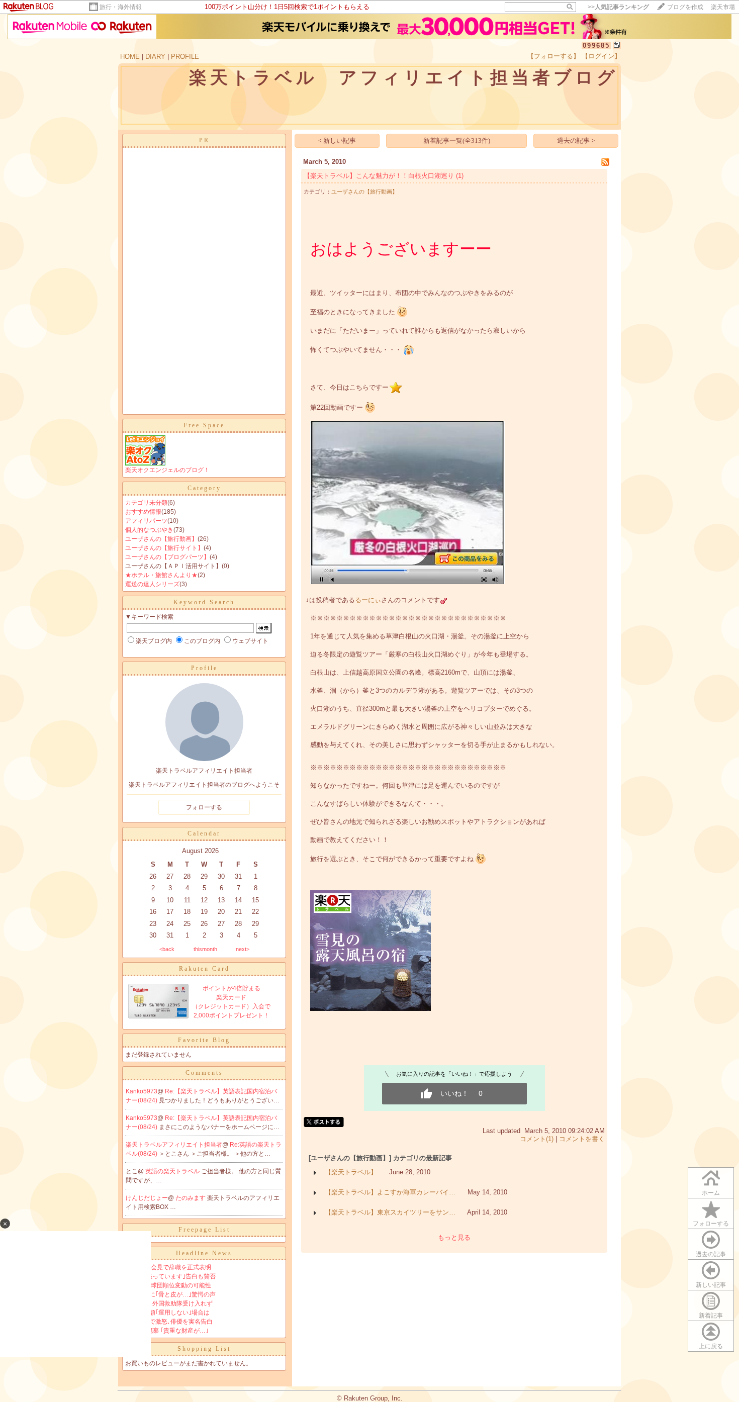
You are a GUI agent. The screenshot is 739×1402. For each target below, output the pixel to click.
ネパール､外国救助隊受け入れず (169, 1303)
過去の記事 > (576, 140)
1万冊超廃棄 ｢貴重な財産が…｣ (167, 1330)
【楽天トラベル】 (351, 1172)
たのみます (191, 1197)
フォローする (711, 1223)
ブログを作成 (685, 7)
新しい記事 (711, 1284)
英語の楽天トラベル (173, 1171)
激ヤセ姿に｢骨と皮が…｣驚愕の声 (170, 1294)
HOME (130, 56)
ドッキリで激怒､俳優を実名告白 (169, 1321)
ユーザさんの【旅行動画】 (161, 538)
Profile (204, 668)
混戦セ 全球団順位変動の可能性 (168, 1285)
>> (618, 7)
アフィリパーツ (146, 520)
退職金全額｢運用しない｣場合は (167, 1312)
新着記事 (711, 1315)
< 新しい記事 (337, 140)
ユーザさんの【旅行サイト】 (164, 547)
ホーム (711, 1192)
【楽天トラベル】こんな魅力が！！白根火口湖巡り (379, 175)
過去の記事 (711, 1254)
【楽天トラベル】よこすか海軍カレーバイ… (390, 1192)
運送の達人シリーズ (152, 584)
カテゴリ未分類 (146, 502)
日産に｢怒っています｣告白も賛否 (170, 1276)
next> (242, 949)
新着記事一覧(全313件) (456, 140)
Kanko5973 (141, 1091)
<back (166, 949)
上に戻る (711, 1346)
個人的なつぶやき (149, 529)
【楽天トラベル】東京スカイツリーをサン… (390, 1212)
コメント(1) (536, 1139)
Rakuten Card (204, 968)
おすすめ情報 (143, 511)
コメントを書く (582, 1139)
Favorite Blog (204, 1040)
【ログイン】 (601, 56)
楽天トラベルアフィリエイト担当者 (174, 1144)
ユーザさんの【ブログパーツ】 (167, 556)
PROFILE (185, 56)
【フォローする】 (553, 56)
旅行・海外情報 (121, 7)
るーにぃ (368, 600)
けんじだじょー (147, 1197)
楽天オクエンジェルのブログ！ (167, 470)
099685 (596, 45)
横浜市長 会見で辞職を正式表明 (168, 1267)
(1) (460, 175)
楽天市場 (723, 7)
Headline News (204, 1253)
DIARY (155, 56)
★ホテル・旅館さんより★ (161, 575)
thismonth (205, 949)
